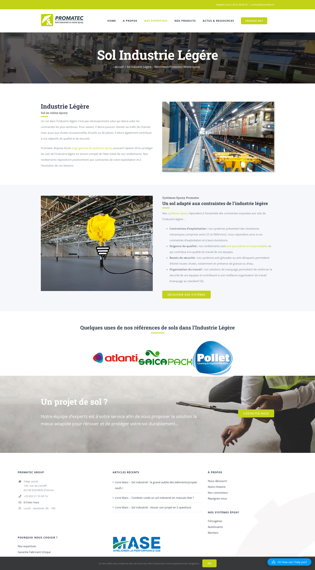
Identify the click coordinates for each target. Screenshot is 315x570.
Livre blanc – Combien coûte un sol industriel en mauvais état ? (154, 497)
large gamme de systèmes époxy (92, 148)
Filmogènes (215, 521)
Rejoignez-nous (217, 498)
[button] (289, 562)
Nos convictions (218, 492)
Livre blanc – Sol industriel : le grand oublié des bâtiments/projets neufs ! (156, 485)
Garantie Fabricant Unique (34, 552)
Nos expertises (27, 546)
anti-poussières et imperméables (247, 246)
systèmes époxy (178, 213)
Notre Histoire (216, 487)
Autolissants (215, 527)
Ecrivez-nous (31, 502)
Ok (209, 563)
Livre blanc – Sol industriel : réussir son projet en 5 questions (153, 507)
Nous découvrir (217, 481)
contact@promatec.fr (262, 4)
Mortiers (213, 532)
